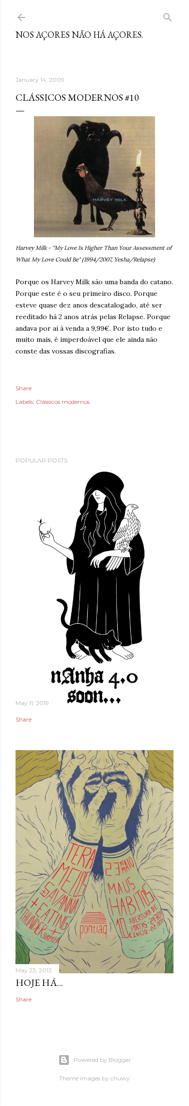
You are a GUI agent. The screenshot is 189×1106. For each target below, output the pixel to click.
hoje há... (39, 982)
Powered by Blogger (102, 1059)
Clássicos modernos (63, 401)
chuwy (120, 1078)
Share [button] (24, 388)
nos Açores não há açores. (79, 34)
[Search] (167, 15)
